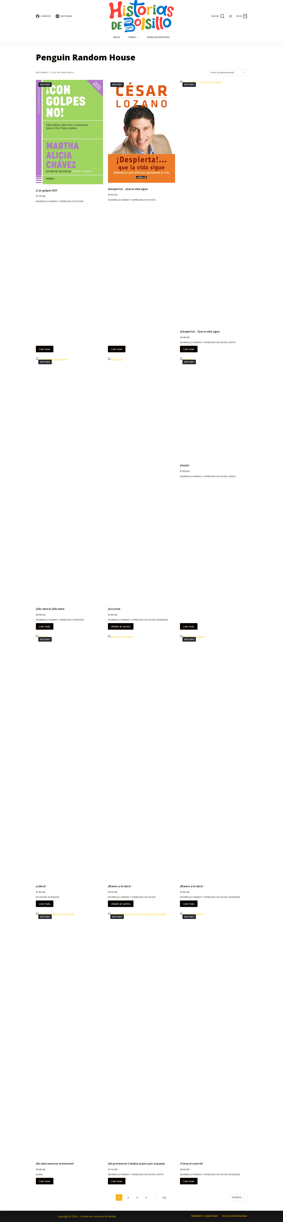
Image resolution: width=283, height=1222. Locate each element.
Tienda (132, 37)
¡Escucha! (114, 609)
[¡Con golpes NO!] (69, 132)
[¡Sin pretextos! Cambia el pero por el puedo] (141, 1034)
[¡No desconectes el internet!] (69, 1034)
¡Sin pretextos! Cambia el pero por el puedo (136, 1163)
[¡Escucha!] (141, 480)
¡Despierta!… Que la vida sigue (128, 189)
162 (164, 1197)
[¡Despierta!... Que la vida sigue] (141, 131)
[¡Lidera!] (69, 757)
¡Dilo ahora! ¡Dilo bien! (50, 609)
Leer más (44, 349)
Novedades (78, 619)
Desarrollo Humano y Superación (53, 201)
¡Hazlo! (184, 465)
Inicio (116, 37)
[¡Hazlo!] (213, 408)
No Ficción (77, 201)
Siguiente (236, 1197)
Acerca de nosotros (158, 37)
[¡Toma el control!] (213, 1034)
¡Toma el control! (191, 1163)
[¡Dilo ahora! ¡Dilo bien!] (69, 480)
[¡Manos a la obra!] (141, 757)
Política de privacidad (234, 1216)
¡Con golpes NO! (46, 190)
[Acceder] (230, 16)
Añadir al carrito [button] (120, 626)
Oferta (232, 342)
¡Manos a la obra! (119, 886)
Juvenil (39, 1174)
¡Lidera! (41, 886)
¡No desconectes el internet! (55, 1163)
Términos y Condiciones (204, 1216)
